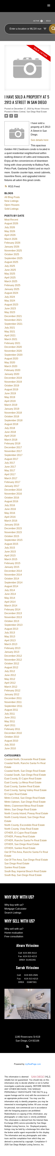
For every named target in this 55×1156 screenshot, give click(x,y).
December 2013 (13, 613)
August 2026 (11, 223)
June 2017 (10, 466)
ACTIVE (36, 21)
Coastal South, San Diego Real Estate (25, 775)
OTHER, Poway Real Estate (19, 836)
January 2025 (11, 289)
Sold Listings (11, 209)
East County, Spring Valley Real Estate (25, 790)
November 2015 (13, 532)
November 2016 (13, 493)
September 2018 (13, 420)
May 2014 (9, 598)
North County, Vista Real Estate (21, 829)
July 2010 (9, 744)
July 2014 (9, 590)
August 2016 (11, 501)
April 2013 (10, 640)
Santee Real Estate (15, 867)
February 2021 (12, 343)
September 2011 (13, 706)
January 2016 (11, 524)
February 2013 (12, 648)
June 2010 (10, 748)
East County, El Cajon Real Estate (23, 778)
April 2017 (10, 474)
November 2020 (13, 351)
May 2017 (9, 470)
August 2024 (11, 293)
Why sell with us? (13, 929)
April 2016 (10, 517)
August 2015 (11, 544)
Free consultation (13, 936)
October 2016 (11, 497)
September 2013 (13, 625)
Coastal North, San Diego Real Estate (25, 771)
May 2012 (9, 679)
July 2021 (9, 327)
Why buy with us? (14, 905)
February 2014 (12, 609)
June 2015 (10, 551)
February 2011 (12, 729)
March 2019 (10, 405)
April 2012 (10, 683)
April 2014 (10, 602)
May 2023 (9, 312)
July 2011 (9, 713)
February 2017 (12, 482)
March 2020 (10, 366)
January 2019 (11, 409)
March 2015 (10, 559)
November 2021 (13, 320)
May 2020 (9, 362)
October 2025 (11, 254)
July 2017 (9, 462)
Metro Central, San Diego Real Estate (30, 112)
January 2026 (11, 246)
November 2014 (13, 574)
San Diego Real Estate (16, 863)
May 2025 (9, 273)
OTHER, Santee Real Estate (19, 848)
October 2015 (11, 536)
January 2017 (11, 486)
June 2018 (10, 432)
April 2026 (10, 235)
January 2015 (11, 567)
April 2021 (10, 335)
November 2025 (13, 250)
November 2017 (13, 451)
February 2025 (12, 285)
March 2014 (10, 605)
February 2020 (12, 370)
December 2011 (13, 698)
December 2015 (13, 528)
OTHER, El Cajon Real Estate (20, 832)
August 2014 (11, 586)
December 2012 (13, 656)
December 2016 (13, 489)
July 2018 (9, 428)
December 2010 (13, 733)
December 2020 (13, 347)
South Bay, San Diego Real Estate (23, 875)
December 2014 (13, 571)
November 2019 (13, 382)
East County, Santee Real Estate (22, 786)
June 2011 (10, 717)
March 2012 (10, 686)
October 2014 (11, 578)
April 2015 (10, 555)
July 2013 (9, 632)
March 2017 (10, 478)
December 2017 (13, 447)
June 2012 (10, 675)
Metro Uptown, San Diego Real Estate (25, 802)
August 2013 (11, 629)
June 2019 (10, 393)
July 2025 (9, 266)
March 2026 (10, 239)
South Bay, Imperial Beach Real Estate (25, 871)
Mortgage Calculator (15, 908)
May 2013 (9, 636)
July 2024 (9, 297)
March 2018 (10, 439)
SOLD (48, 21)
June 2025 (10, 270)
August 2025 (11, 262)
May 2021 (9, 331)
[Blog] (27, 1046)
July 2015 (9, 547)
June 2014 (10, 594)
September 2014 (13, 582)
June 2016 (10, 509)
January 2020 (11, 374)
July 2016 (9, 505)
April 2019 (10, 401)
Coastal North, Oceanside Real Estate (25, 759)
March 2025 (10, 281)
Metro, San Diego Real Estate (20, 809)
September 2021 (13, 324)
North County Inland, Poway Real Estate (26, 813)
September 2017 (13, 455)
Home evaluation (13, 932)
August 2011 (11, 710)
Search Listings (12, 912)
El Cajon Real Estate (15, 794)
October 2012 (11, 663)
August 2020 (11, 358)
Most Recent (11, 219)
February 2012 (12, 690)
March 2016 (10, 520)
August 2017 (11, 459)
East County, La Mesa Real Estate (22, 782)
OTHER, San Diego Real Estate (21, 844)
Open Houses (11, 205)
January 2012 (11, 694)
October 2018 (11, 416)
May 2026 (9, 231)
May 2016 (9, 513)
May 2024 (9, 300)
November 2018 (13, 412)
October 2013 (11, 621)
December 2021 (13, 316)
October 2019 (11, 385)
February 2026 (12, 242)
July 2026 (9, 227)
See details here (39, 140)
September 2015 (13, 540)
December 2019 (13, 378)
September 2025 (13, 258)
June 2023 (10, 308)
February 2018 (12, 443)
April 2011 (9, 725)
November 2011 (13, 702)
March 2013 (10, 644)
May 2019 (9, 397)
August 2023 (11, 304)
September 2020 (13, 355)
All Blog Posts (12, 197)
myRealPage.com (33, 1064)
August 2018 (11, 424)
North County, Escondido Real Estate (24, 825)
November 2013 (13, 617)
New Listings (11, 201)
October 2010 (11, 737)
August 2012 (11, 667)
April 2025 (10, 277)
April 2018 (10, 435)
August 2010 (11, 740)
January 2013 (11, 652)
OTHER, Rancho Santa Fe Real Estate (25, 840)
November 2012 (13, 659)
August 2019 (11, 389)
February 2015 (12, 563)
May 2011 (9, 721)
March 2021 (10, 339)
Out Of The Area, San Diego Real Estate (26, 859)
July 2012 (9, 671)
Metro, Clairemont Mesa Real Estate (24, 805)
